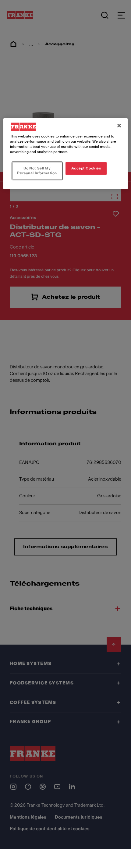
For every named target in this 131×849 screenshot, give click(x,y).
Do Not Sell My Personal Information (37, 170)
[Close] (119, 125)
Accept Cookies (86, 168)
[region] (65, 153)
